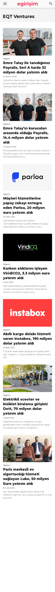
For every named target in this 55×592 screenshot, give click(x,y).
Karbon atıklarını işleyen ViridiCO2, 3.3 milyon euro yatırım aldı (26, 273)
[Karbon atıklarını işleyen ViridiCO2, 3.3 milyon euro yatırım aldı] (27, 247)
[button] (51, 4)
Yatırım (6, 59)
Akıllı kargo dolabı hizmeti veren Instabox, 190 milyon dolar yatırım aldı (27, 338)
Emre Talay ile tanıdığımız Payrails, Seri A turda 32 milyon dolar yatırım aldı (26, 67)
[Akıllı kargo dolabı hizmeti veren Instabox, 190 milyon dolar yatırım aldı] (27, 313)
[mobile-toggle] (5, 4)
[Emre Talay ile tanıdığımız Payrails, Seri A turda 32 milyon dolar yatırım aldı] (27, 42)
